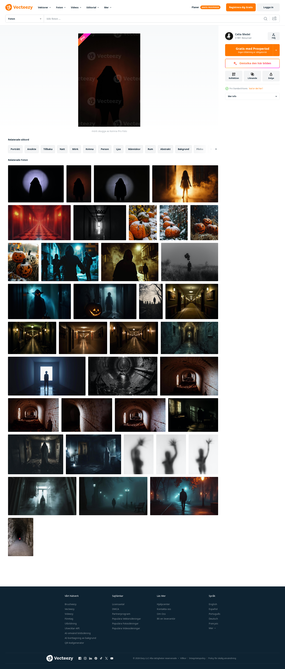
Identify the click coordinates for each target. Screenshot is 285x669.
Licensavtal (118, 604)
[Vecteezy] (19, 7)
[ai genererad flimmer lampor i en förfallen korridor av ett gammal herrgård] (189, 338)
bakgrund (183, 149)
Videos (75, 7)
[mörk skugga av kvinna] (36, 183)
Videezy (69, 613)
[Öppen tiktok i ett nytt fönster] (101, 658)
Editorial (91, 7)
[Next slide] (213, 149)
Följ (274, 37)
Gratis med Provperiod (252, 50)
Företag (69, 618)
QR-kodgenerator (74, 642)
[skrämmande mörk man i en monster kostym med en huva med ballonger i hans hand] (189, 262)
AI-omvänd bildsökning (78, 633)
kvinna (90, 149)
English (213, 604)
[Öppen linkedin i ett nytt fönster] (90, 658)
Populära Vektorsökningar (126, 618)
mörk (75, 149)
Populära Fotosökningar (125, 623)
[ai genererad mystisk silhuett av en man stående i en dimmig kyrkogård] (151, 301)
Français (213, 623)
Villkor (183, 658)
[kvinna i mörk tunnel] (20, 537)
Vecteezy (69, 609)
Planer (195, 7)
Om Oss (161, 613)
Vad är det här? (256, 88)
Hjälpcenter (163, 604)
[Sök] (266, 19)
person (105, 149)
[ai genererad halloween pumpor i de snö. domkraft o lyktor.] (143, 222)
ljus (118, 149)
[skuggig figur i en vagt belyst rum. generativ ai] (193, 415)
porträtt (15, 149)
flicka (199, 149)
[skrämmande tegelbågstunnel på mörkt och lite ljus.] (189, 376)
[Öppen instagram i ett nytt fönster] (85, 658)
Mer (106, 7)
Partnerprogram (121, 613)
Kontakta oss (164, 609)
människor (134, 149)
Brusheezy (70, 604)
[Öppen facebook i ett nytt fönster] (80, 658)
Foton (59, 7)
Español (213, 609)
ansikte (31, 149)
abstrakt (165, 149)
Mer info (232, 96)
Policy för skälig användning (222, 658)
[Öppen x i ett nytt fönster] (106, 658)
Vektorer (43, 7)
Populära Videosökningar (126, 628)
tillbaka (47, 149)
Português (214, 613)
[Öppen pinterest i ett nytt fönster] (96, 658)
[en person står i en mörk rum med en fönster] (47, 376)
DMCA (115, 609)
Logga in (268, 7)
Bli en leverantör (166, 618)
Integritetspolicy (197, 658)
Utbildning (71, 623)
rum (150, 149)
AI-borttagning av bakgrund (80, 638)
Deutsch (213, 618)
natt (62, 149)
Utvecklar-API (72, 628)
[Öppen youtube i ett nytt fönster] (111, 658)
